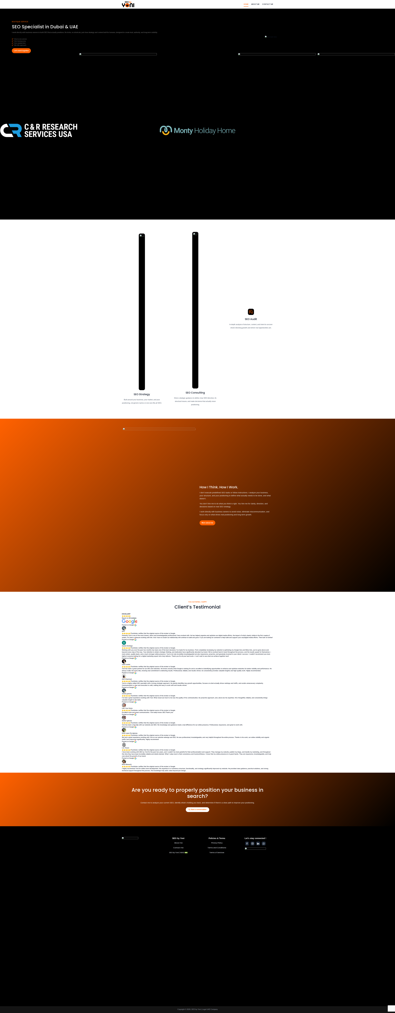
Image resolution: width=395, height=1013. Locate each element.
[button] (21, 50)
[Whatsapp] (264, 843)
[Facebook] (247, 843)
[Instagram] (252, 843)
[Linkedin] (258, 843)
